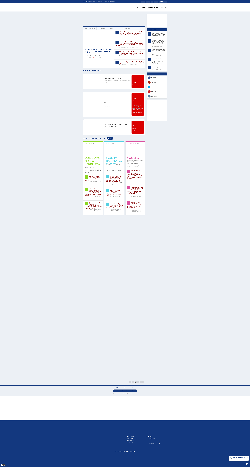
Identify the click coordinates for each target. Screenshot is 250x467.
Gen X (106, 103)
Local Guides (112, 210)
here (110, 138)
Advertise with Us (130, 442)
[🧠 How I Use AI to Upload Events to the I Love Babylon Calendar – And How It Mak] (107, 176)
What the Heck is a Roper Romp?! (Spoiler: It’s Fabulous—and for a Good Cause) (114, 192)
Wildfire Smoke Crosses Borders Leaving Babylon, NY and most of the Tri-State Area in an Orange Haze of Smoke (93, 192)
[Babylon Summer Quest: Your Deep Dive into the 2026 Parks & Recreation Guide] (114, 267)
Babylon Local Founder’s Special (133, 158)
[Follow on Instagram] (96, 442)
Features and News (153, 7)
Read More (88, 250)
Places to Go (117, 210)
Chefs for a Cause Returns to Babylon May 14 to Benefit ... (103, 1)
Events (144, 7)
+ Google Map (135, 114)
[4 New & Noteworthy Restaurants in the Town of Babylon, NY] (114, 350)
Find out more (107, 85)
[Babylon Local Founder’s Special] (135, 150)
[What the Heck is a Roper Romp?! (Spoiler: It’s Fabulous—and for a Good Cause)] (107, 190)
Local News (134, 47)
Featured (90, 210)
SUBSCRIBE (163, 7)
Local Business (114, 165)
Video (107, 167)
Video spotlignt (130, 438)
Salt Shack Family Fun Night (114, 78)
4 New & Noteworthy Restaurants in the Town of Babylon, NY (109, 369)
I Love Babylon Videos (135, 210)
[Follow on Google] (106, 442)
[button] (3, 465)
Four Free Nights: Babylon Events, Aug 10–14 (131, 62)
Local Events (100, 54)
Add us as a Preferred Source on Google (125, 391)
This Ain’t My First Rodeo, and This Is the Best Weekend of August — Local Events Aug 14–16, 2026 (131, 53)
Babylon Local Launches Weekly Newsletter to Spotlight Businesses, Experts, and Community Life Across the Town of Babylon (135, 174)
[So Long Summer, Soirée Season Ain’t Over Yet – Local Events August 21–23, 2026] (99, 39)
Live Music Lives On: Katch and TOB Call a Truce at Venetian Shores (93, 178)
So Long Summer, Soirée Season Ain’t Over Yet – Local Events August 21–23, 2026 (99, 51)
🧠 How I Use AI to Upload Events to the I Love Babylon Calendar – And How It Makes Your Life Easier (113, 178)
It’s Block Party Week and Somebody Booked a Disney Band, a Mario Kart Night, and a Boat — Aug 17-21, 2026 (130, 33)
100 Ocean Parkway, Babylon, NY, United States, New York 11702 (137, 107)
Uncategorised (112, 184)
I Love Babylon (88, 54)
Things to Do (114, 284)
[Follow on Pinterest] (103, 442)
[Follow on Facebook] (90, 442)
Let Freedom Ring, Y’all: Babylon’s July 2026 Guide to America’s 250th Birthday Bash (111, 320)
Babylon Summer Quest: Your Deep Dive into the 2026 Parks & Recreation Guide (112, 281)
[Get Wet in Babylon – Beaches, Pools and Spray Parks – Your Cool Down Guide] (107, 204)
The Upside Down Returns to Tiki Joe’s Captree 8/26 (115, 125)
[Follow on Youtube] (101, 442)
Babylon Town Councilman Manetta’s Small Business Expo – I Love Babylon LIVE (114, 160)
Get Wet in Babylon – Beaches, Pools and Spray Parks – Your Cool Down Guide (114, 206)
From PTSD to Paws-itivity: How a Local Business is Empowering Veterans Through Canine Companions (92, 161)
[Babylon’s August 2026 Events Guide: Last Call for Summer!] (107, 229)
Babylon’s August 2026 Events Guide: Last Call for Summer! (107, 243)
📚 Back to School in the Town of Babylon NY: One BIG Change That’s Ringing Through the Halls (93, 205)
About (138, 7)
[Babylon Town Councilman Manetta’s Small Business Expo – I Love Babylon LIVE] (114, 150)
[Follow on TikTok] (98, 442)
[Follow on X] (93, 442)
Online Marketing (130, 440)
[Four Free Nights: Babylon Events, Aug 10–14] (117, 62)
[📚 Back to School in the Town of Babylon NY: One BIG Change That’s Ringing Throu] (86, 203)
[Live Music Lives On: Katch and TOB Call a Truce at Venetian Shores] (86, 177)
